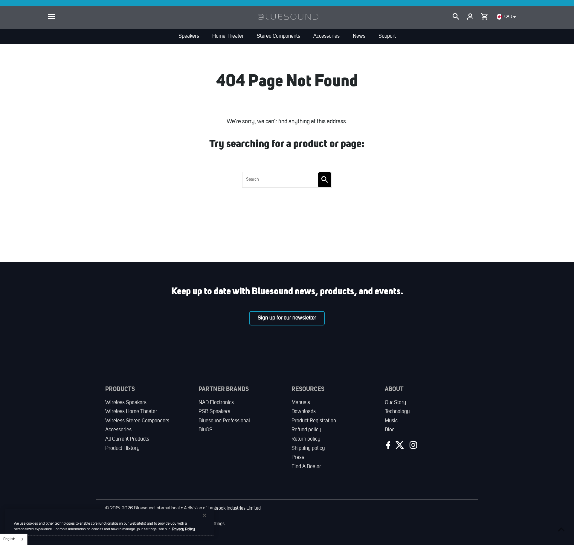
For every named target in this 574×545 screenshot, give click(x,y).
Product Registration (313, 421)
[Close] (204, 515)
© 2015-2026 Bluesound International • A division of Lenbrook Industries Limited (183, 508)
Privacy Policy (183, 529)
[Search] (456, 17)
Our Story (395, 402)
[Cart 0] (484, 15)
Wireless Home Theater (131, 411)
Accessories (118, 430)
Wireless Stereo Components (137, 421)
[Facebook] (387, 446)
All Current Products (127, 439)
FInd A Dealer (306, 466)
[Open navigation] (51, 16)
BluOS (206, 430)
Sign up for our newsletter (287, 318)
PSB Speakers (214, 411)
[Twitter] (399, 446)
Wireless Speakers (125, 402)
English (9, 539)
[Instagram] (412, 446)
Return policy (305, 439)
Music (391, 421)
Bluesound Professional (224, 421)
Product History (122, 448)
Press (297, 457)
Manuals (300, 402)
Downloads (303, 411)
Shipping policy (308, 448)
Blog (390, 430)
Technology (397, 411)
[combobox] (14, 539)
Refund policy (306, 430)
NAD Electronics (216, 402)
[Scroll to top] (561, 529)
